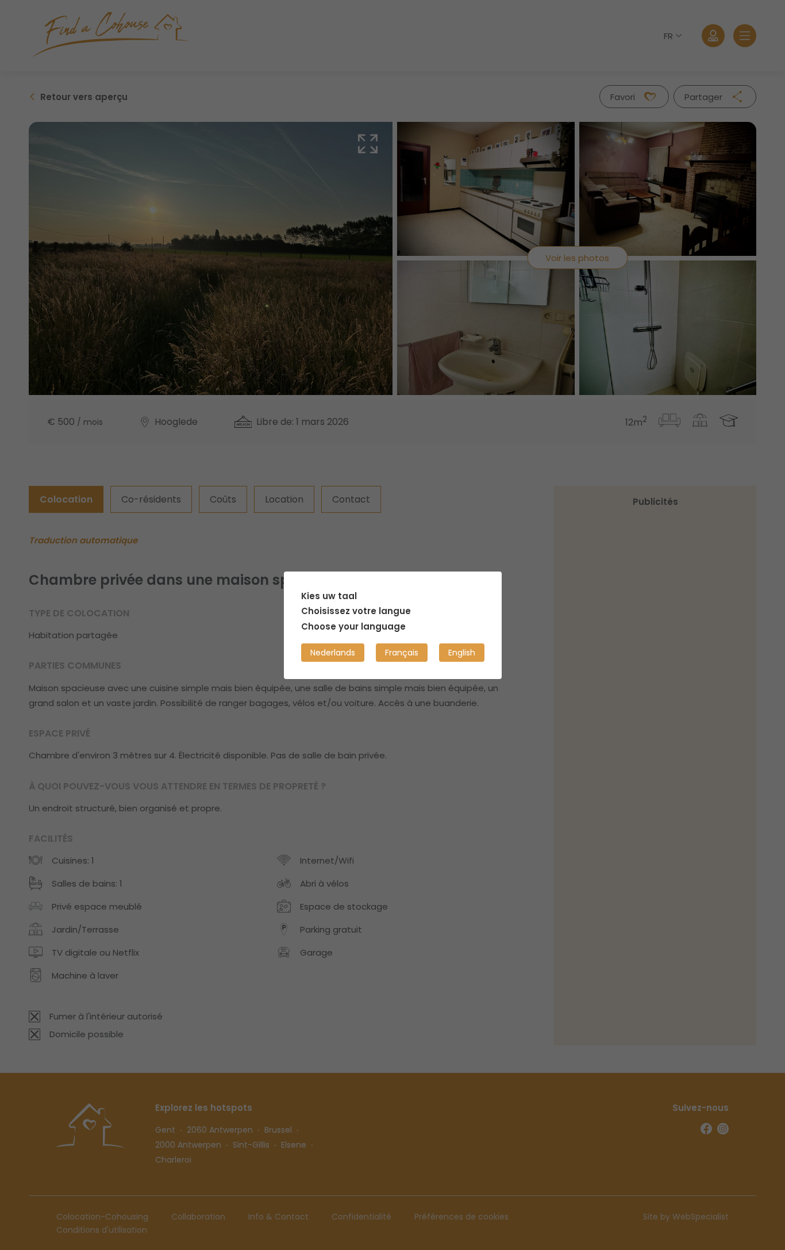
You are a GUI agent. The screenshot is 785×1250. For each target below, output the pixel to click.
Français (401, 652)
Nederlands (332, 652)
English (461, 652)
